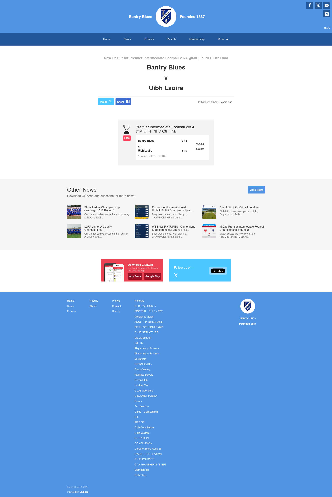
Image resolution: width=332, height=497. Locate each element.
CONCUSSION (143, 443)
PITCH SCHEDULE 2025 (149, 327)
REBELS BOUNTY (145, 306)
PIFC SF (139, 422)
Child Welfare (142, 432)
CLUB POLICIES (144, 459)
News (127, 39)
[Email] (326, 5)
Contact (116, 306)
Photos (116, 300)
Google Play (152, 276)
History (116, 311)
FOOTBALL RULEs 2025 (149, 311)
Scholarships (142, 406)
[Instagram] (326, 13)
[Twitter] (318, 5)
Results (171, 39)
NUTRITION (142, 438)
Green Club (141, 380)
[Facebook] (309, 5)
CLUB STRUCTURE (146, 332)
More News (256, 189)
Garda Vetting (142, 369)
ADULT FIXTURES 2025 (149, 321)
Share (120, 101)
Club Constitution (144, 427)
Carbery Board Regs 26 (148, 448)
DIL (137, 416)
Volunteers (140, 358)
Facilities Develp (144, 374)
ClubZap (84, 492)
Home (106, 39)
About (93, 306)
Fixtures (149, 39)
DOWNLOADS (143, 364)
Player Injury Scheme (147, 348)
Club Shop (140, 475)
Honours (139, 300)
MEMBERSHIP (143, 337)
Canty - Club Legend (146, 411)
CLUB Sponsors (144, 390)
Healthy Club (142, 385)
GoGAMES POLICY (146, 395)
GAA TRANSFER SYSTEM (150, 464)
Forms (138, 401)
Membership (197, 39)
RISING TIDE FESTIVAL (149, 453)
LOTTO (139, 342)
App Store (135, 276)
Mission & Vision (144, 316)
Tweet (103, 101)
